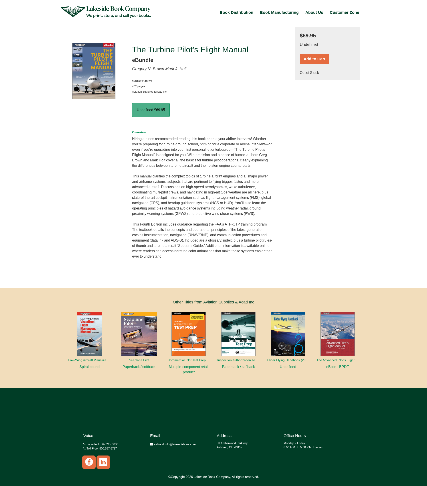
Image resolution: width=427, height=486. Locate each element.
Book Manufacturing (279, 12)
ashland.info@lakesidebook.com (174, 444)
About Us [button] (314, 12)
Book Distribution (236, 12)
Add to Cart (314, 59)
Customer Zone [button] (344, 12)
